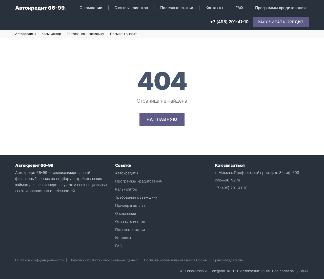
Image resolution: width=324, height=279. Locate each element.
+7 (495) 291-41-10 (229, 21)
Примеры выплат (123, 34)
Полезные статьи (176, 7)
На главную (162, 119)
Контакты (214, 7)
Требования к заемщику (85, 34)
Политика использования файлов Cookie (175, 260)
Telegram (217, 271)
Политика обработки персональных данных (104, 260)
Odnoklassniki (196, 271)
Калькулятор (51, 34)
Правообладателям (228, 260)
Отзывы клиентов (131, 7)
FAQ (239, 7)
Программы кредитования (280, 7)
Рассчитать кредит (281, 22)
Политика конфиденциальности (39, 260)
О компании (90, 7)
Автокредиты (25, 34)
